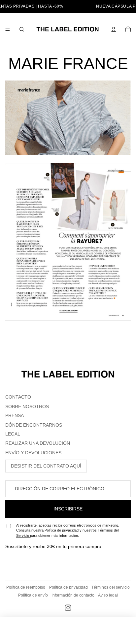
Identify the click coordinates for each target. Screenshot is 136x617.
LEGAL (12, 434)
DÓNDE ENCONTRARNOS (33, 425)
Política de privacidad (62, 530)
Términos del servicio (110, 587)
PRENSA (14, 415)
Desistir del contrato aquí (46, 466)
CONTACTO (18, 397)
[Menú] (7, 29)
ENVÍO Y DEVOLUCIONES (33, 452)
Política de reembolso (25, 587)
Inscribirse (68, 508)
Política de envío (33, 595)
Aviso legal (108, 595)
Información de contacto (72, 595)
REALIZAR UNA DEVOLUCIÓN (37, 443)
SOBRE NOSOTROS (27, 406)
